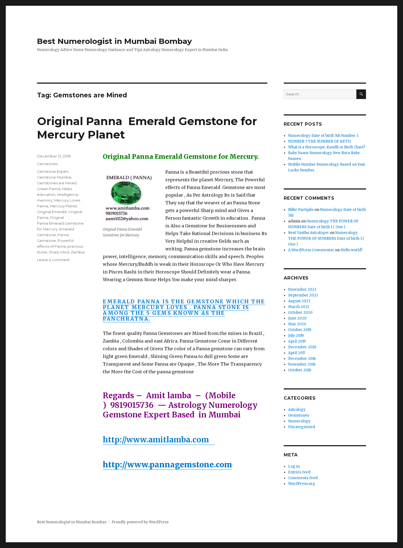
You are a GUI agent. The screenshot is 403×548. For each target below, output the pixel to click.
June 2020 (297, 318)
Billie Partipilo (301, 209)
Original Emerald (52, 212)
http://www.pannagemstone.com (167, 465)
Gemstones (47, 164)
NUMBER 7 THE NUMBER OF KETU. (319, 141)
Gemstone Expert (53, 171)
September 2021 (303, 295)
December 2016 (302, 358)
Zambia (77, 252)
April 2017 (296, 353)
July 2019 (296, 335)
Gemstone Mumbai (54, 177)
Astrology (297, 409)
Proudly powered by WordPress (140, 522)
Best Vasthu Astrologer (308, 232)
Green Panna (48, 189)
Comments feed (303, 478)
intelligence (67, 194)
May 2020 (297, 324)
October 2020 (300, 312)
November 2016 (302, 364)
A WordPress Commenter (311, 250)
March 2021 (298, 306)
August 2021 (299, 301)
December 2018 (302, 347)
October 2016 (299, 370)
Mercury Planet (63, 206)
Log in (294, 466)
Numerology (299, 421)
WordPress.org (301, 483)
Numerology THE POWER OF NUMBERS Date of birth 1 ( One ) (326, 238)
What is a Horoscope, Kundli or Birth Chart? (326, 147)
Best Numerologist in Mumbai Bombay (114, 41)
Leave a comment (53, 260)
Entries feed (299, 472)
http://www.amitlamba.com (159, 440)
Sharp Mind (59, 252)
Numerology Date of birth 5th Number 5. (323, 135)
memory (44, 200)
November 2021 (302, 289)
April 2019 (297, 341)
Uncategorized (301, 427)
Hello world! (351, 250)
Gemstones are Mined (56, 183)
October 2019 (299, 329)
